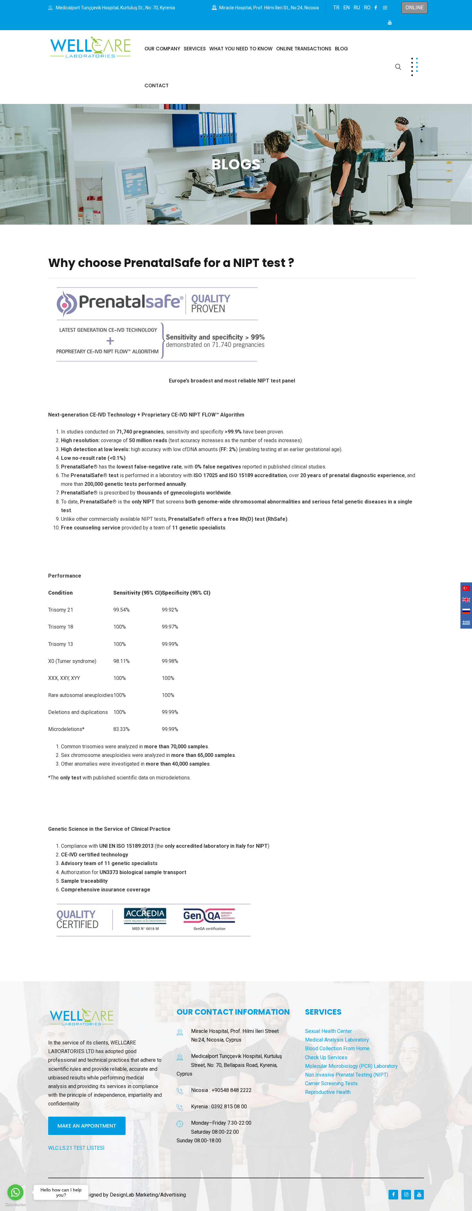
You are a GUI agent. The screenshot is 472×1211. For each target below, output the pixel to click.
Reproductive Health (328, 1092)
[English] (466, 600)
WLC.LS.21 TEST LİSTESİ (76, 1148)
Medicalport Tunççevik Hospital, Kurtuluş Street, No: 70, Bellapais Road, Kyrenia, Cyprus (229, 1065)
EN (346, 7)
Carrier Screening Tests (331, 1083)
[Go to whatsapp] (15, 1192)
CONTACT (156, 85)
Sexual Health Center (328, 1031)
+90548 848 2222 (232, 1090)
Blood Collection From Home (337, 1048)
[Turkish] (466, 588)
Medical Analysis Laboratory (337, 1040)
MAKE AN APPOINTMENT (86, 1125)
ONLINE (415, 7)
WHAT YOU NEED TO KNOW (241, 48)
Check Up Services (326, 1057)
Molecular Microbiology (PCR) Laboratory (351, 1066)
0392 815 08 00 (229, 1107)
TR (336, 7)
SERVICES (195, 48)
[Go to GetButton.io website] (15, 1205)
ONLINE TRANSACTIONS (303, 48)
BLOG (341, 48)
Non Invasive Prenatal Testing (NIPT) (346, 1075)
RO (367, 7)
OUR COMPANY (162, 48)
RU (357, 7)
